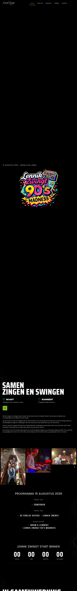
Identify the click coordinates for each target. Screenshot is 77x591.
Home (32, 3)
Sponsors (49, 3)
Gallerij (57, 3)
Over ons (40, 3)
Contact (64, 3)
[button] (2, 467)
